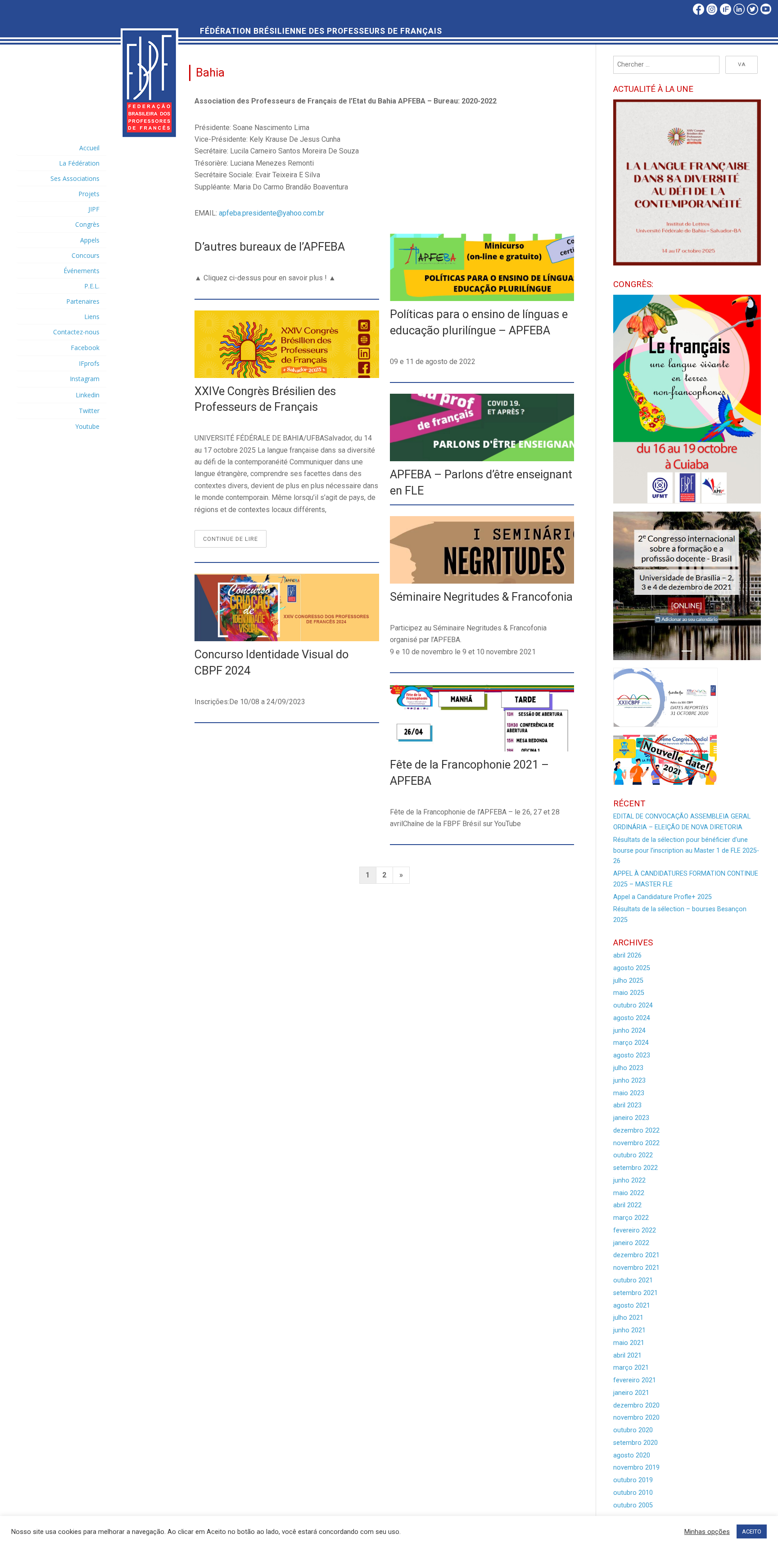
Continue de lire (235, 541)
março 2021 (631, 1368)
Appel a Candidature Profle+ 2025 (662, 897)
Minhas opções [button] (707, 1532)
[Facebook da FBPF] (698, 13)
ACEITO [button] (751, 1531)
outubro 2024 (633, 1005)
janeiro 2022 (631, 1243)
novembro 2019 (636, 1467)
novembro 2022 (636, 1143)
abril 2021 (627, 1355)
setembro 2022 (635, 1168)
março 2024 (631, 1043)
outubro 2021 (633, 1280)
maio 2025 (628, 993)
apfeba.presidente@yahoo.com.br (271, 213)
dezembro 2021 (636, 1255)
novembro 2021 (636, 1268)
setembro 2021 (635, 1293)
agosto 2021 (631, 1305)
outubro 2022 (633, 1155)
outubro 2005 (633, 1505)
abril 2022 (627, 1205)
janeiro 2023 (631, 1118)
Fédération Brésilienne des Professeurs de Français (321, 31)
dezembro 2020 (636, 1405)
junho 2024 (629, 1030)
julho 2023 (628, 1068)
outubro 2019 (633, 1480)
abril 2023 (627, 1105)
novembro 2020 (636, 1417)
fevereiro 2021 (634, 1380)
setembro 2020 (635, 1443)
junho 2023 (629, 1080)
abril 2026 (627, 955)
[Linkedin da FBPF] (738, 13)
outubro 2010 (633, 1493)
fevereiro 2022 (634, 1230)
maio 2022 (628, 1193)
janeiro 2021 (631, 1393)
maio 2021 (628, 1343)
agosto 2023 (631, 1055)
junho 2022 (629, 1180)
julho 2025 (628, 981)
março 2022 (631, 1218)
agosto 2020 (631, 1455)
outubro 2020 (633, 1430)
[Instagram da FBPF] (711, 13)
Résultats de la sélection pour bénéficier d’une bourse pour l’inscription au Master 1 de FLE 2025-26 (686, 850)
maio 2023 (628, 1093)
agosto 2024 (631, 1018)
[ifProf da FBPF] (725, 13)
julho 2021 (628, 1318)
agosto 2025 (631, 968)
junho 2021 (629, 1330)
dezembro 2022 (636, 1130)
